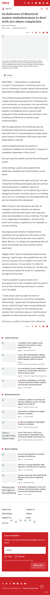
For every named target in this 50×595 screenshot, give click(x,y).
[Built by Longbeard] (46, 592)
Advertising (7, 514)
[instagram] (40, 3)
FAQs (28, 518)
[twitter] (32, 3)
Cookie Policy (33, 588)
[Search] (42, 8)
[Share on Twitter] (40, 32)
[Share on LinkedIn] (36, 32)
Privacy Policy (28, 560)
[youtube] (36, 3)
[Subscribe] (47, 3)
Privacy (25, 588)
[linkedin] (28, 3)
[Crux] (5, 3)
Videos (29, 514)
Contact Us (30, 509)
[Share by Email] (43, 32)
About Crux (6, 509)
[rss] (43, 3)
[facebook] (25, 3)
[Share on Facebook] (32, 32)
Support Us (6, 518)
